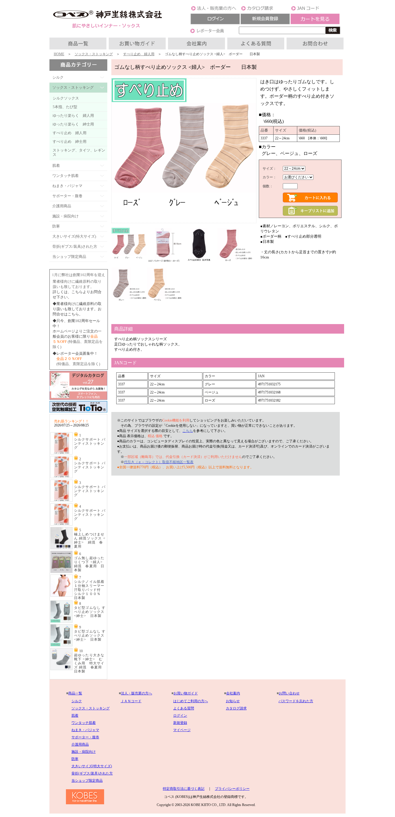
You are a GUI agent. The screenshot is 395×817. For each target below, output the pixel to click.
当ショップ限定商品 (87, 781)
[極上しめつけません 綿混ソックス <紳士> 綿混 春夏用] (61, 548)
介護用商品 (80, 744)
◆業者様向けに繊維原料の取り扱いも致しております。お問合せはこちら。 (77, 309)
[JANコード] (315, 10)
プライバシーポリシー (232, 789)
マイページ (182, 730)
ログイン (180, 716)
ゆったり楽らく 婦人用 (73, 115)
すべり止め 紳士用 (69, 141)
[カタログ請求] (265, 10)
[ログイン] (215, 23)
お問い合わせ (289, 693)
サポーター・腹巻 (85, 737)
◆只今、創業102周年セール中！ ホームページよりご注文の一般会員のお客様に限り (77, 331)
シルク (76, 701)
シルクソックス (66, 98)
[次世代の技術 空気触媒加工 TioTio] (78, 413)
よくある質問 (183, 708)
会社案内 (233, 693)
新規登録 (180, 723)
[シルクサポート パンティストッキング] (61, 453)
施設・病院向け (83, 752)
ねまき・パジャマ (85, 730)
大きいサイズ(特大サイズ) (91, 766)
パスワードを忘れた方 (295, 701)
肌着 (74, 716)
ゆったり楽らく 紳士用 (73, 124)
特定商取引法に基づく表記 (183, 789)
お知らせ (233, 701)
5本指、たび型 (65, 107)
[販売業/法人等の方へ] (215, 10)
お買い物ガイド (185, 693)
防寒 (74, 759)
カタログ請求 (236, 708)
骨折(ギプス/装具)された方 (92, 773)
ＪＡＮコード (131, 701)
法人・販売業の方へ (136, 693)
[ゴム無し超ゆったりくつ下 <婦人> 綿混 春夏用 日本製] (61, 572)
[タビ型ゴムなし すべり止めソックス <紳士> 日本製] (61, 622)
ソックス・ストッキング (94, 54)
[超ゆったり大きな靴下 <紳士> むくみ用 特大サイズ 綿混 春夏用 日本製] (61, 669)
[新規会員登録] (265, 23)
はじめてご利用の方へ (190, 701)
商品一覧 (75, 693)
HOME (59, 54)
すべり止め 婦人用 (138, 54)
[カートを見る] (315, 23)
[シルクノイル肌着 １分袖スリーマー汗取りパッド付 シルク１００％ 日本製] (61, 596)
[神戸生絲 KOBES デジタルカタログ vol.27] (78, 399)
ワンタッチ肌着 (83, 723)
